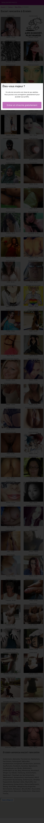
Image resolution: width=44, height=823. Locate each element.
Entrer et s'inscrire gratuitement (22, 105)
